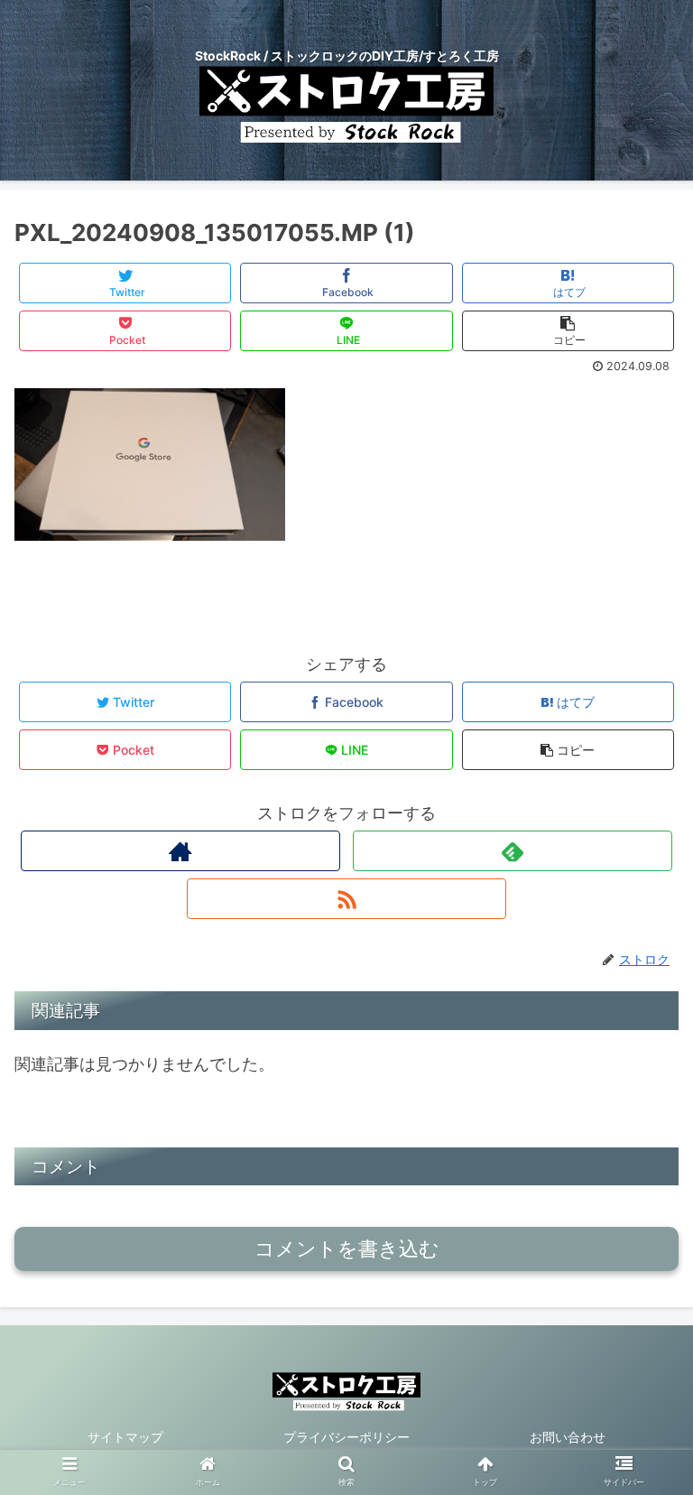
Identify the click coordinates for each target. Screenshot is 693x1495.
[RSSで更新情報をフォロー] (346, 898)
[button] (640, 1454)
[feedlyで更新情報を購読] (512, 851)
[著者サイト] (180, 851)
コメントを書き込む (346, 1249)
